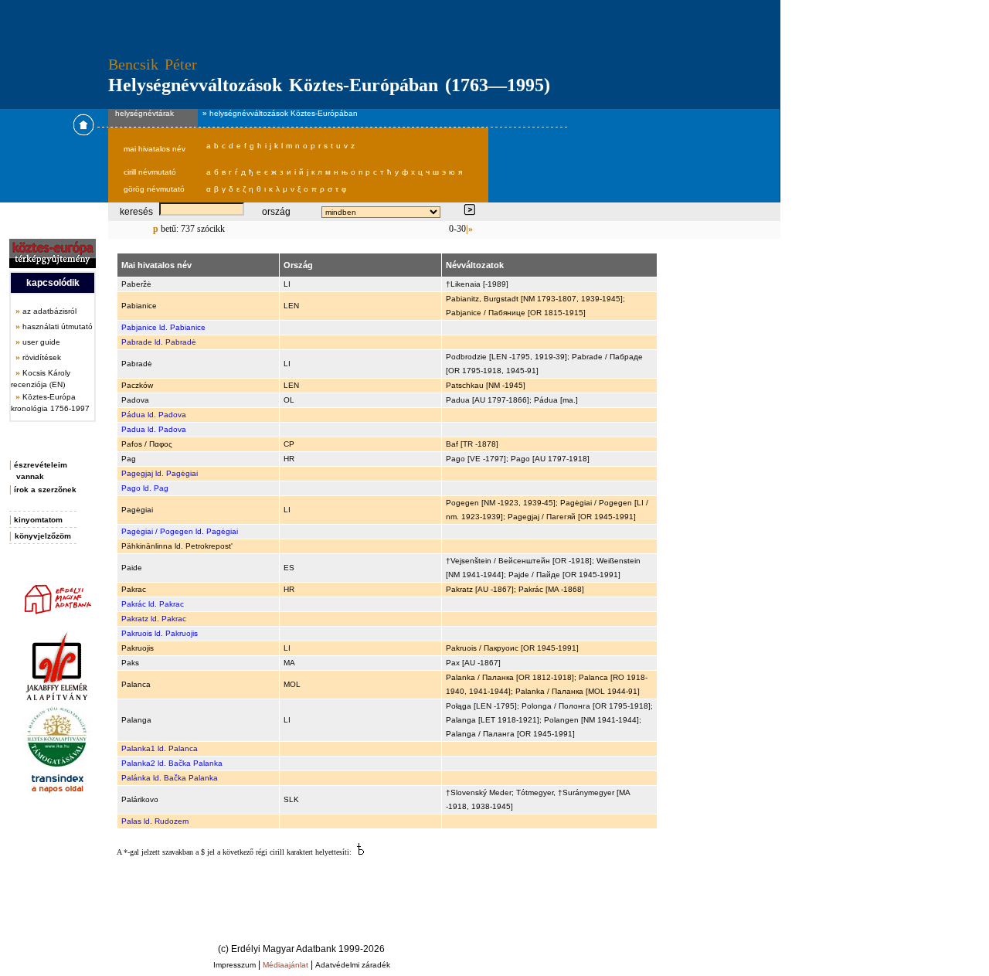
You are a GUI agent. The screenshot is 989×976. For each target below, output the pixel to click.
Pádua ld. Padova (153, 414)
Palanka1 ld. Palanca (159, 748)
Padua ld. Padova (153, 429)
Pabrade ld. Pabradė (158, 342)
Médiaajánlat (285, 965)
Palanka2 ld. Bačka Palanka (172, 763)
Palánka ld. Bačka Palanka (169, 778)
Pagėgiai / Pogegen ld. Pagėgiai (179, 531)
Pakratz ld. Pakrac (153, 618)
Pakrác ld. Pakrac (152, 604)
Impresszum (234, 965)
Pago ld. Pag (144, 488)
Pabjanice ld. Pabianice (163, 327)
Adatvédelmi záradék (352, 965)
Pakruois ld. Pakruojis (159, 633)
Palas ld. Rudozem (155, 821)
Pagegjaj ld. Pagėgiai (159, 473)
